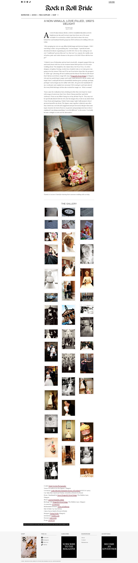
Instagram (46, 540)
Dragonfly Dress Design (78, 76)
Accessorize (56, 504)
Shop (54, 15)
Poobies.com (55, 516)
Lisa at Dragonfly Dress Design (67, 495)
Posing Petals (54, 513)
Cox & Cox (51, 520)
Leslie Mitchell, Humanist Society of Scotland (65, 490)
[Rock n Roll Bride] (69, 7)
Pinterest (45, 542)
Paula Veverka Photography (57, 486)
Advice (34, 15)
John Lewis (53, 518)
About (83, 537)
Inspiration (25, 15)
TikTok (45, 544)
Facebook (45, 537)
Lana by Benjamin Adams (56, 500)
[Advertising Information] (109, 547)
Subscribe (112, 2)
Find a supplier (44, 15)
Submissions (84, 542)
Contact (83, 540)
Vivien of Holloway (63, 506)
